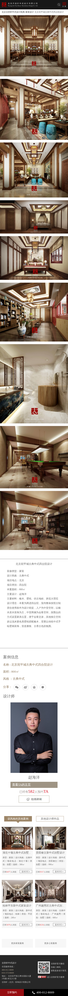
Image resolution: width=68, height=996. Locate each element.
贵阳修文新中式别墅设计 (50, 852)
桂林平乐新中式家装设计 (17, 905)
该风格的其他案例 (17, 818)
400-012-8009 (45, 992)
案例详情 (25, 872)
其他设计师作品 (50, 818)
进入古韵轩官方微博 (55, 977)
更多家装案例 (17, 943)
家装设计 (29, 12)
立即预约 (12, 992)
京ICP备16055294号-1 (11, 985)
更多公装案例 (50, 943)
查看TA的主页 (21, 784)
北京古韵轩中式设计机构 (13, 12)
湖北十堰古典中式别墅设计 (18, 852)
